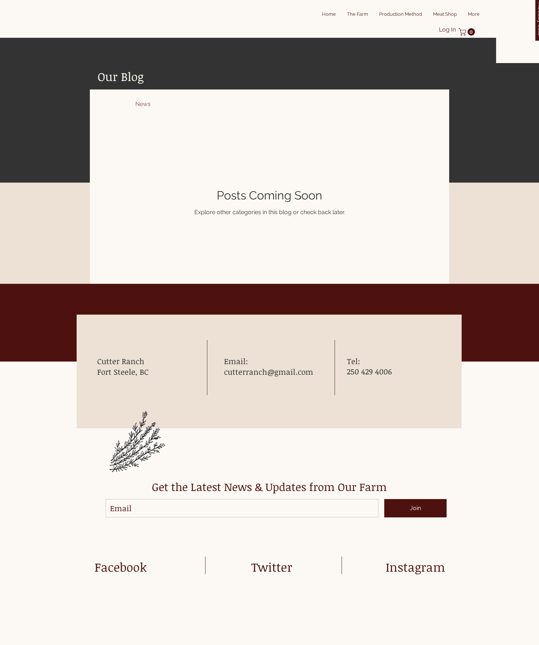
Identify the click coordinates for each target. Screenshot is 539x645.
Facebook (121, 567)
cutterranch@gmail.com (268, 371)
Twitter (271, 567)
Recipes (176, 103)
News (143, 103)
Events (210, 103)
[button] (468, 32)
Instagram (415, 567)
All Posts (109, 103)
